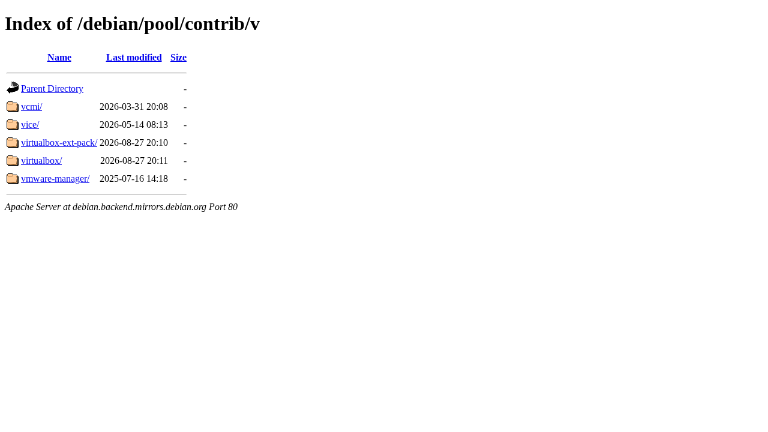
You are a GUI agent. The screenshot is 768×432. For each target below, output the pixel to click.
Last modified (134, 57)
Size (178, 57)
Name (59, 57)
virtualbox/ (41, 160)
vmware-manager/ (55, 178)
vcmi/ (31, 106)
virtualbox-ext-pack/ (59, 142)
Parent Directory (52, 88)
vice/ (30, 124)
